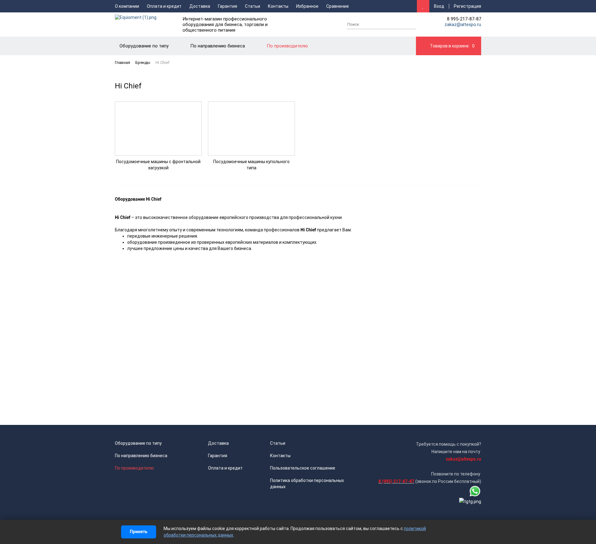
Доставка (199, 6)
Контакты (278, 6)
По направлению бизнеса (141, 455)
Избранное (307, 6)
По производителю (134, 468)
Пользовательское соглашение (302, 468)
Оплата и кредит (164, 6)
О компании (127, 6)
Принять (138, 531)
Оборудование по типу (138, 443)
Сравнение (337, 6)
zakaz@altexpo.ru (463, 24)
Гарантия (227, 6)
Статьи (252, 6)
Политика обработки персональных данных (307, 483)
